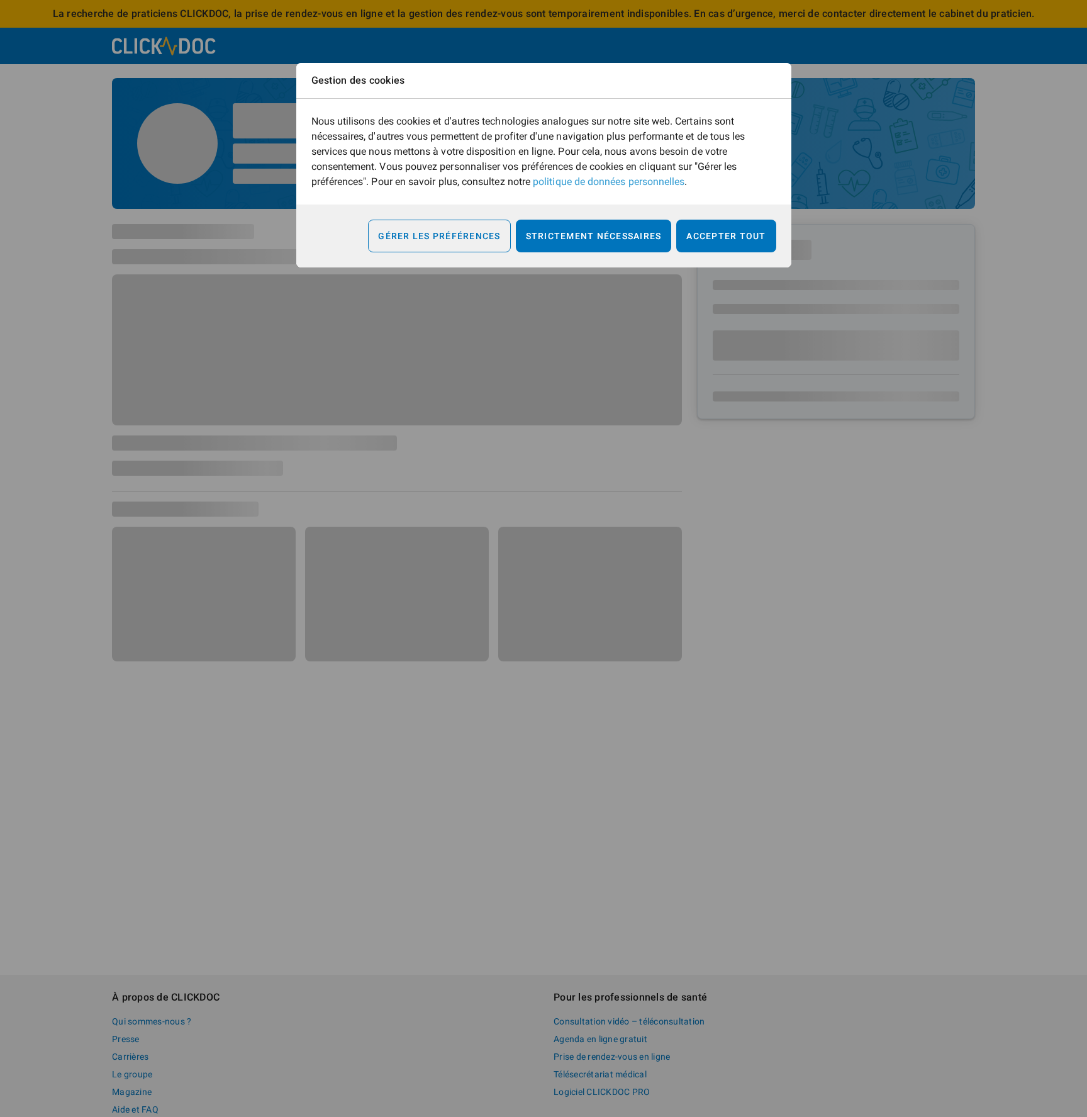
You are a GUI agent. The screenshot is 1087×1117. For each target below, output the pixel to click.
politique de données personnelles (608, 182)
